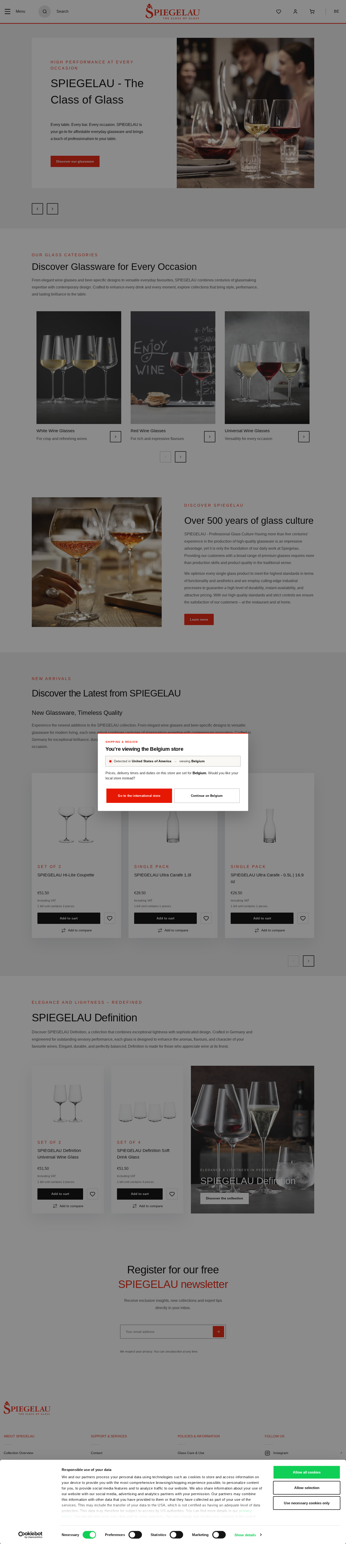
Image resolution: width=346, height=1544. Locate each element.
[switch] (135, 1534)
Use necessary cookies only (307, 1503)
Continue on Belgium (207, 795)
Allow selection (306, 1488)
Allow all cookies (307, 1472)
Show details (245, 1535)
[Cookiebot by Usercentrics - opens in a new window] (30, 1534)
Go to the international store (139, 795)
